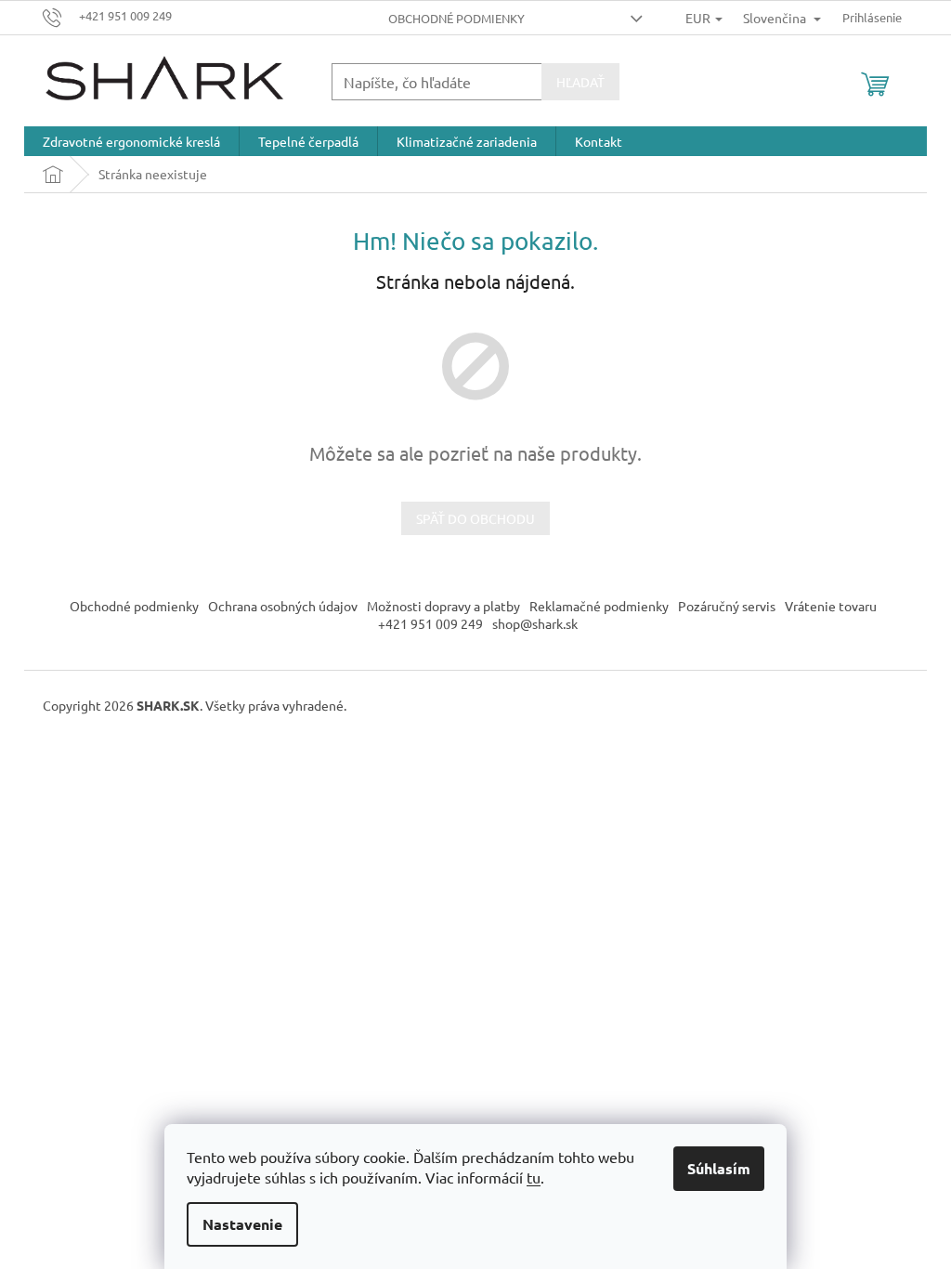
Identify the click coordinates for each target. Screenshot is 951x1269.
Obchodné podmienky (456, 18)
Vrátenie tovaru (831, 605)
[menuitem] (131, 141)
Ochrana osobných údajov (283, 605)
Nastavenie (242, 1224)
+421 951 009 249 (430, 623)
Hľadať (580, 81)
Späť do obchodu (475, 518)
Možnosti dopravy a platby (443, 605)
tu (534, 1177)
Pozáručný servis (726, 605)
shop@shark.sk (535, 623)
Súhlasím (718, 1168)
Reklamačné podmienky (599, 605)
